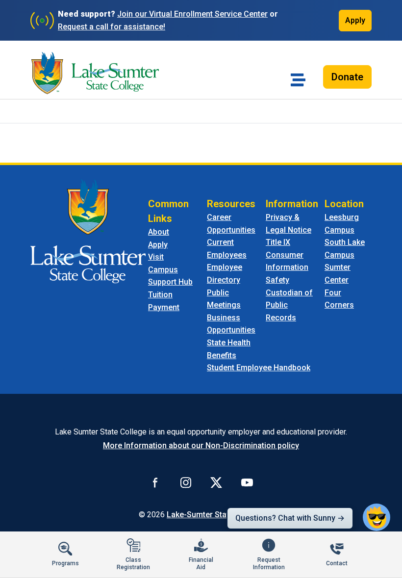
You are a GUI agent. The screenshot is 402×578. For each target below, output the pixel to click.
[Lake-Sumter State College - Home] (95, 73)
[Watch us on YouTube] (247, 482)
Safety (277, 280)
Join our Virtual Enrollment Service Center (192, 14)
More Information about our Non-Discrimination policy (201, 445)
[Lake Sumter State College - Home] (88, 230)
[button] (376, 517)
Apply (355, 20)
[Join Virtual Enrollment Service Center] (42, 20)
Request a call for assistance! (111, 26)
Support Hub (170, 282)
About (158, 232)
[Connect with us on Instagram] (185, 482)
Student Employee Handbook (258, 367)
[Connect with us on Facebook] (155, 482)
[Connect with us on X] (216, 482)
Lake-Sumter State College (215, 514)
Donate (347, 77)
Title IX (278, 242)
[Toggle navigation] (298, 80)
